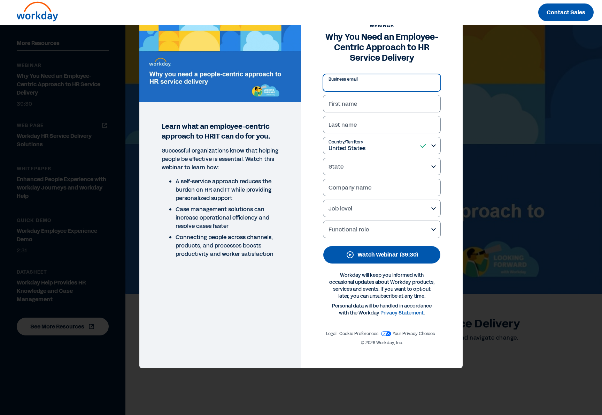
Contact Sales (566, 12)
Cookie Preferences (358, 333)
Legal (331, 333)
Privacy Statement (402, 313)
